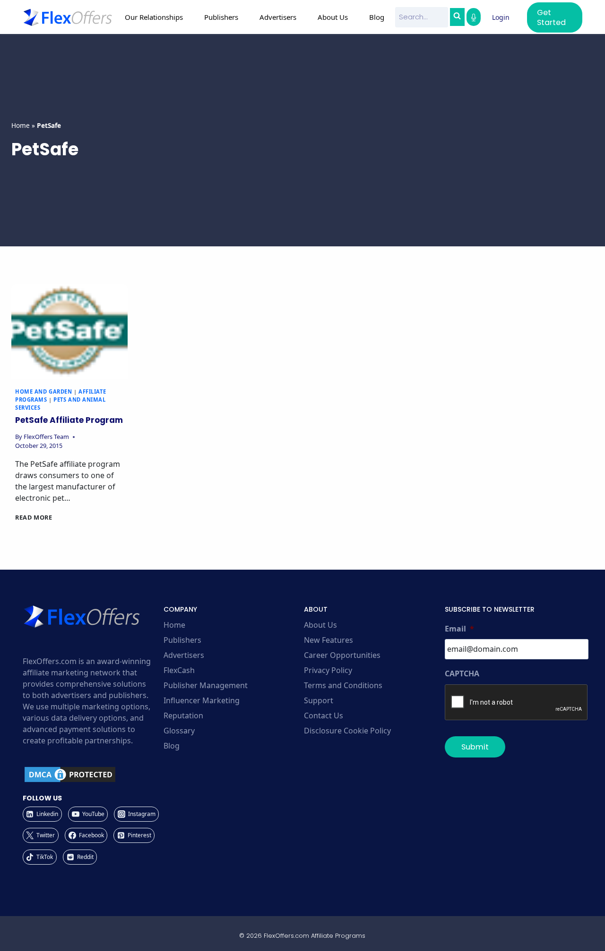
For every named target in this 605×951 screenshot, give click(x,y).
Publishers (182, 640)
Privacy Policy (328, 670)
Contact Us (323, 715)
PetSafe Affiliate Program (69, 420)
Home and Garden (43, 391)
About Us (320, 625)
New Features (328, 640)
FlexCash (179, 670)
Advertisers (184, 655)
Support (318, 700)
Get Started (551, 17)
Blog (376, 17)
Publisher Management (206, 685)
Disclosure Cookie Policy (347, 730)
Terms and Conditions (343, 685)
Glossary (179, 730)
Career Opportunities (342, 655)
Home (20, 125)
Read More (33, 517)
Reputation (183, 715)
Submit (475, 746)
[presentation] (69, 331)
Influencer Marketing (202, 700)
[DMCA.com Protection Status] (92, 774)
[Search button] (457, 17)
